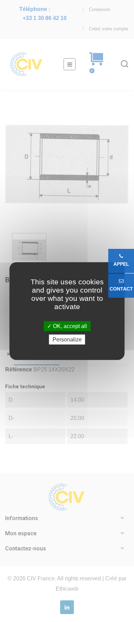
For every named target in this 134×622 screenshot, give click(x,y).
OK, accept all (69, 326)
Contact (121, 289)
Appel (121, 264)
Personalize (67, 339)
